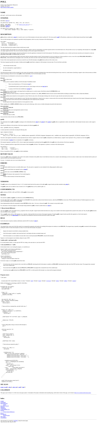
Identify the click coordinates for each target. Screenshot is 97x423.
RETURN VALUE (5, 405)
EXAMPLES (3, 414)
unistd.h (74, 280)
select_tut (15, 387)
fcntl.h (39, 280)
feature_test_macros (24, 24)
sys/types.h (48, 280)
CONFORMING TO (5, 409)
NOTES (2, 410)
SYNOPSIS (3, 402)
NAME (2, 401)
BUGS (2, 413)
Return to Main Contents (8, 7)
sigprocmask (15, 215)
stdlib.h (65, 280)
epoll (58, 37)
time (23, 387)
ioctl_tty (44, 86)
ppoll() (4, 404)
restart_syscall (4, 387)
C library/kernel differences (9, 411)
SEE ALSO (3, 416)
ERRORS (3, 407)
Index (2, 7)
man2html (15, 420)
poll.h (7, 20)
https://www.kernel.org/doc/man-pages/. (82, 392)
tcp (29, 84)
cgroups (28, 88)
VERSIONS (3, 408)
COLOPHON (3, 417)
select (15, 37)
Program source (6, 415)
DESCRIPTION (4, 403)
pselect (42, 121)
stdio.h (57, 280)
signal (25, 169)
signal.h (8, 25)
